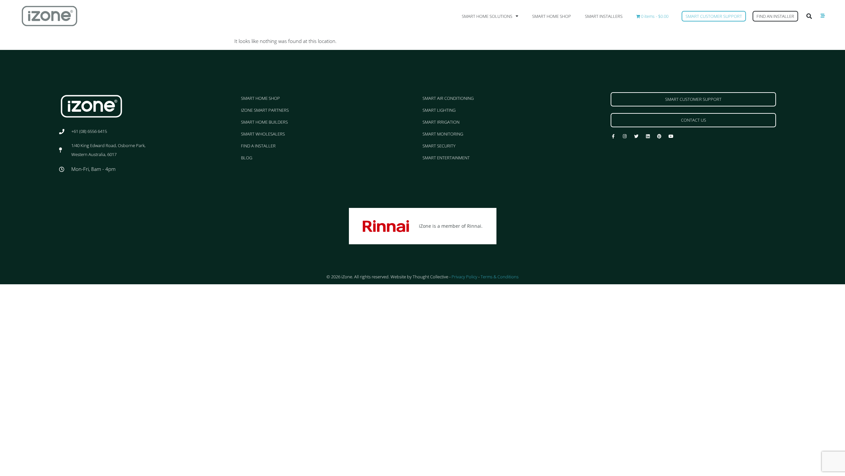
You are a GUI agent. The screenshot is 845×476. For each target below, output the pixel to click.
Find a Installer (258, 146)
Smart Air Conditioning (448, 98)
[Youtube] (670, 136)
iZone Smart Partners (265, 110)
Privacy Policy (464, 277)
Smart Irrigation (440, 122)
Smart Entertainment (446, 158)
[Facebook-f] (613, 136)
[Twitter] (636, 136)
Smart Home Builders (264, 122)
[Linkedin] (647, 136)
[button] (809, 16)
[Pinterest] (659, 136)
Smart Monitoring (442, 134)
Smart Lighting (439, 110)
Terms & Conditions (500, 277)
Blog (246, 158)
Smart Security (439, 146)
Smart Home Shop (551, 16)
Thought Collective (430, 277)
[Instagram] (624, 136)
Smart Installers (604, 16)
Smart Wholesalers (263, 134)
